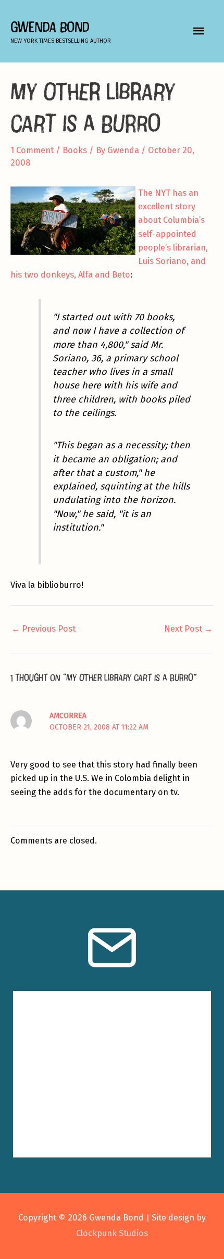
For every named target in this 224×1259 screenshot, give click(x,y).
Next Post (188, 629)
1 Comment (32, 150)
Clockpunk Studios (112, 1233)
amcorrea (67, 715)
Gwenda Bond (49, 26)
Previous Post (43, 629)
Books (75, 150)
